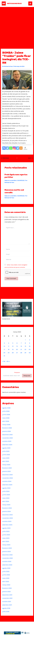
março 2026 (6, 424)
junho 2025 (6, 454)
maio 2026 (5, 418)
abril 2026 (5, 421)
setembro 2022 (7, 565)
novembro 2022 (7, 558)
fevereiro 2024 (7, 508)
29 (25, 352)
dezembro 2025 (7, 434)
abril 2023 (5, 541)
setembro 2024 (7, 485)
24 (4, 352)
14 (21, 346)
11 (8, 346)
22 (25, 349)
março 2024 (6, 505)
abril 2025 (5, 461)
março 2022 (6, 585)
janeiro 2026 (6, 431)
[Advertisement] (17, 25)
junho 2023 (6, 535)
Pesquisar (17, 372)
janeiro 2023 (6, 551)
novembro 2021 (7, 598)
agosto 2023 (6, 528)
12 (12, 346)
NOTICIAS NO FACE (14, 3)
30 (30, 352)
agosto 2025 (6, 448)
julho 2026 (6, 411)
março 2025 (6, 464)
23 (29, 349)
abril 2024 (5, 501)
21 (21, 349)
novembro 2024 (7, 478)
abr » (8, 361)
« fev (3, 361)
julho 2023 (6, 531)
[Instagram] (14, 148)
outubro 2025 (6, 441)
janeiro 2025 (6, 471)
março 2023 (6, 545)
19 (12, 349)
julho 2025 (5, 451)
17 (4, 349)
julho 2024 (5, 491)
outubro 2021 (6, 601)
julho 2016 (5, 611)
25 (8, 352)
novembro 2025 (7, 438)
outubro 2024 (6, 481)
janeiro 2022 (6, 591)
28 (21, 352)
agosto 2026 (6, 408)
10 (4, 346)
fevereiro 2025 (7, 468)
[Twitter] (7, 148)
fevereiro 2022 (7, 588)
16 (29, 346)
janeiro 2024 (6, 511)
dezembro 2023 (7, 515)
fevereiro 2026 (7, 428)
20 (17, 349)
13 (17, 346)
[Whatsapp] (10, 148)
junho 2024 (6, 494)
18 (8, 349)
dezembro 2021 (7, 595)
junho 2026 (6, 414)
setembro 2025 (7, 444)
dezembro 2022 (7, 555)
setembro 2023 (7, 525)
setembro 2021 (7, 605)
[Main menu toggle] (30, 3)
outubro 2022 (6, 561)
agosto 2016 (6, 608)
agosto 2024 (6, 488)
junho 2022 (6, 575)
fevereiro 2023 (7, 548)
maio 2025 (5, 458)
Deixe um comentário (10, 180)
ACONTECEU (21, 180)
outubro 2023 (6, 521)
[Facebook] (3, 148)
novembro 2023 (7, 518)
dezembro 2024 (7, 475)
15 (25, 346)
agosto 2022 (6, 568)
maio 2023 (5, 538)
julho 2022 (5, 571)
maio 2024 (5, 498)
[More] (20, 148)
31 (4, 356)
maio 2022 (5, 578)
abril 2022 (5, 581)
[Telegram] (17, 148)
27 (17, 352)
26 (13, 352)
